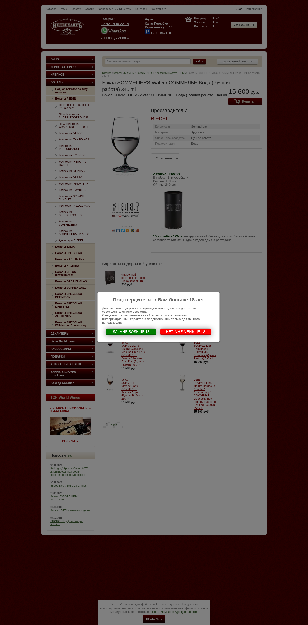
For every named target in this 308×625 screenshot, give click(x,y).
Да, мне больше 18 (131, 332)
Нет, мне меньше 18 (185, 332)
